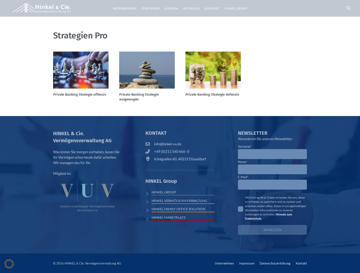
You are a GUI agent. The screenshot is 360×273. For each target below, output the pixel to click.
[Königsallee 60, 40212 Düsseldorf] (149, 159)
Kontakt (301, 263)
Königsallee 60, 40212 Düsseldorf (180, 159)
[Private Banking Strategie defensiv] (213, 70)
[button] (348, 8)
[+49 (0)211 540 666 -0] (149, 151)
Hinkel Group (164, 192)
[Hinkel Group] (148, 193)
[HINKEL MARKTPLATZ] (148, 219)
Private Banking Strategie (79, 94)
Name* (242, 162)
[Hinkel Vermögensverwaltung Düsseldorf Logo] (41, 8)
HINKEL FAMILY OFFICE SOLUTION (178, 209)
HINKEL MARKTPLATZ (169, 217)
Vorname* (244, 146)
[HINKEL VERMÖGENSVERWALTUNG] (148, 202)
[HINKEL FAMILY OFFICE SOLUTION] (148, 210)
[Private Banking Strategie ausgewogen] (147, 70)
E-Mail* (243, 177)
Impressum (246, 263)
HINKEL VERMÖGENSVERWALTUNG (179, 201)
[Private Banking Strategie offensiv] (81, 70)
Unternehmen (224, 263)
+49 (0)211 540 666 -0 (171, 151)
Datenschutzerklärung (275, 263)
